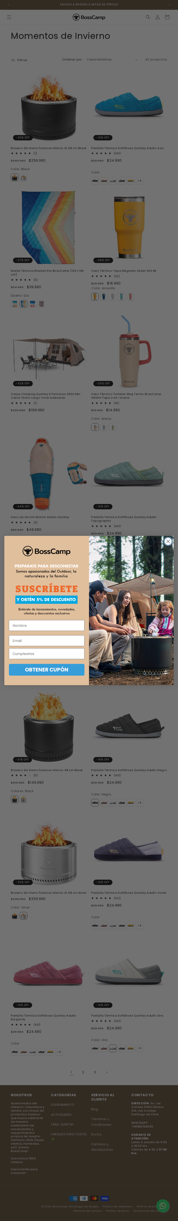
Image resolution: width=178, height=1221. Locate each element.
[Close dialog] (168, 541)
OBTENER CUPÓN (46, 669)
